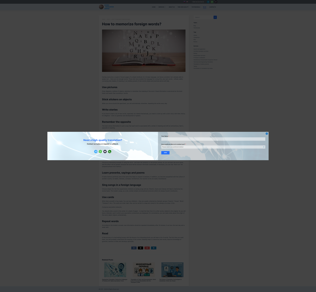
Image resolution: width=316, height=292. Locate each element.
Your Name (165, 136)
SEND (165, 152)
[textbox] (211, 147)
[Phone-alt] (109, 151)
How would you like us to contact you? (173, 144)
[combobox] (213, 147)
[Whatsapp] (100, 151)
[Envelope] (105, 151)
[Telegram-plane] (95, 151)
